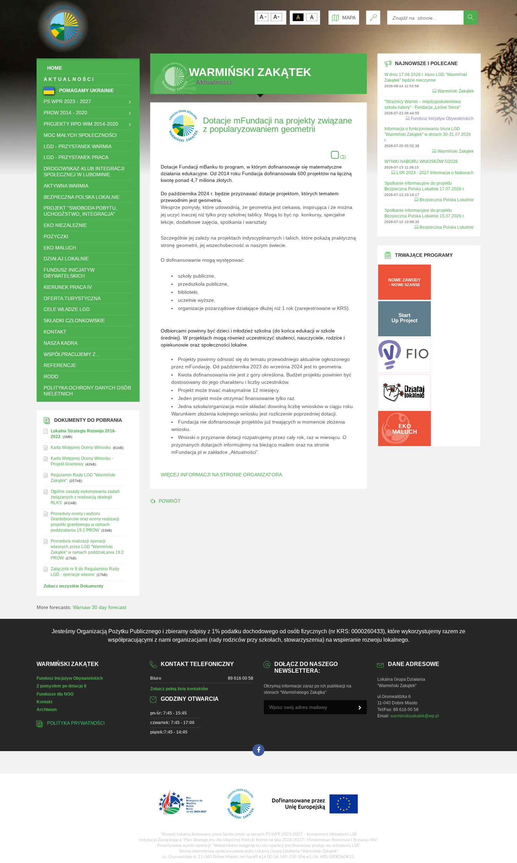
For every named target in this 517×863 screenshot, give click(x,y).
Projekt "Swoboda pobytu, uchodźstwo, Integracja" (80, 211)
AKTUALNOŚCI (69, 79)
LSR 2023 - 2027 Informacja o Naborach (435, 172)
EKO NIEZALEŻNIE (65, 225)
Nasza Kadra (60, 343)
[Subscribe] (360, 708)
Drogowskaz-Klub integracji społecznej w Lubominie (84, 171)
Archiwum (47, 709)
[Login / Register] (373, 18)
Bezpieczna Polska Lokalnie (82, 197)
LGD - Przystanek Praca (76, 157)
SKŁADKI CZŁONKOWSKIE (74, 320)
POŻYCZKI (56, 236)
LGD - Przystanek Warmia (77, 146)
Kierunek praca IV (68, 287)
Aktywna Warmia (66, 186)
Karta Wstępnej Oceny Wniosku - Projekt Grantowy (82, 461)
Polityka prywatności (76, 723)
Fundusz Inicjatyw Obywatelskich (69, 273)
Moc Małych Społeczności (80, 135)
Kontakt (44, 701)
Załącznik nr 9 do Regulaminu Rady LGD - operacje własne (85, 571)
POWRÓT (170, 501)
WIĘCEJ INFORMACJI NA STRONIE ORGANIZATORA (221, 474)
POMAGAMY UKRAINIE (86, 90)
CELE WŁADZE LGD (67, 309)
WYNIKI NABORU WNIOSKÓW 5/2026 (421, 161)
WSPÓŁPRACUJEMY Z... (72, 354)
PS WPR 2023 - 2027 (67, 101)
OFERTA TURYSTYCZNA (72, 298)
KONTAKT (55, 332)
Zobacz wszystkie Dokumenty (73, 586)
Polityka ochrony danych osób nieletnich (87, 390)
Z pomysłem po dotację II (61, 686)
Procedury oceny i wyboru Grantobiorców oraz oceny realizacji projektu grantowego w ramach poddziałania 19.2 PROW (85, 522)
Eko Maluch (60, 247)
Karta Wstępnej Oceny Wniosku (81, 447)
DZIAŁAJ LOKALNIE (66, 258)
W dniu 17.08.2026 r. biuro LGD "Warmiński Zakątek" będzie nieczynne (425, 77)
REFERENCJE (60, 365)
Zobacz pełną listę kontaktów (179, 688)
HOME (54, 68)
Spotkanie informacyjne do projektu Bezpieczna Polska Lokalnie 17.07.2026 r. (424, 186)
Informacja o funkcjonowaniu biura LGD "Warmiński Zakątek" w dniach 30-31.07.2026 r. (427, 134)
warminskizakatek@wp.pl (414, 715)
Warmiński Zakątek (456, 91)
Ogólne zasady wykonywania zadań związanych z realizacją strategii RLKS (85, 497)
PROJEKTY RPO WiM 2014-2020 (81, 124)
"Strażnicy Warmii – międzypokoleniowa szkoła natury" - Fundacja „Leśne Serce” (422, 104)
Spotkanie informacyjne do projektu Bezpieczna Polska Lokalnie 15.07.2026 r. (424, 213)
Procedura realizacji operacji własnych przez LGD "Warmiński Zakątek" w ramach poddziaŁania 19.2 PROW (87, 549)
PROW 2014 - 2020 (65, 112)
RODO (51, 376)
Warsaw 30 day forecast (99, 607)
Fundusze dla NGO (55, 694)
